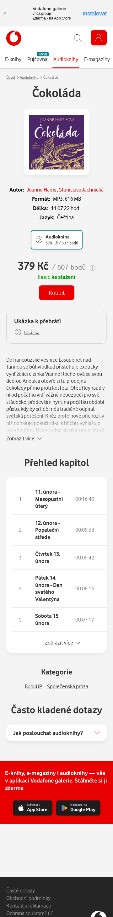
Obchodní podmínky (28, 898)
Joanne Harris (41, 189)
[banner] (13, 38)
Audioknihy (29, 77)
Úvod (10, 77)
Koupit (57, 292)
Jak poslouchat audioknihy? (48, 732)
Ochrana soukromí (26, 913)
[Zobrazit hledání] (78, 38)
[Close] (5, 13)
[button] (27, 332)
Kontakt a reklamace (28, 905)
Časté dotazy (20, 890)
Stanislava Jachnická (81, 189)
